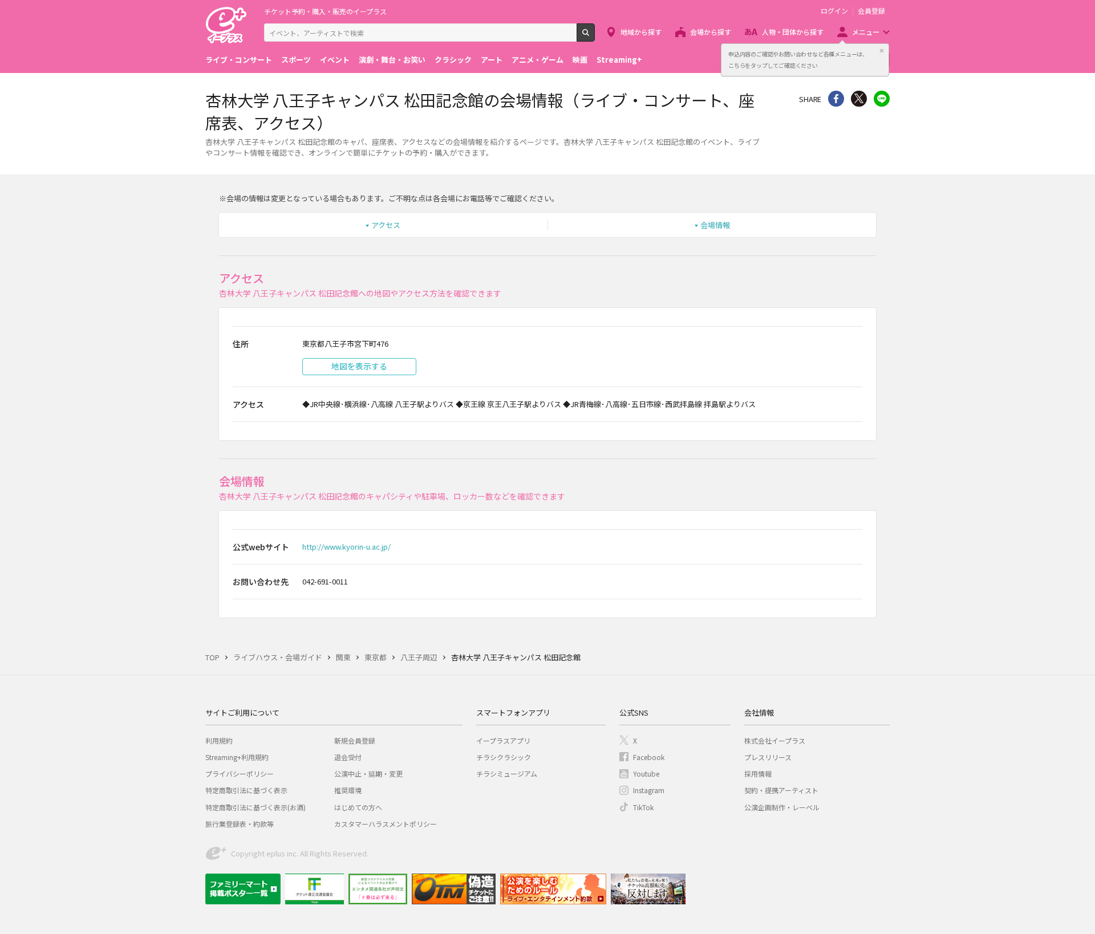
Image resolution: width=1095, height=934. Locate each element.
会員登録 (871, 11)
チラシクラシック (503, 757)
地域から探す (641, 31)
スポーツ (296, 59)
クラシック (453, 59)
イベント (335, 59)
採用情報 (758, 773)
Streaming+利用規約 (237, 757)
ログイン (834, 11)
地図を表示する (359, 366)
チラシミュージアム (506, 773)
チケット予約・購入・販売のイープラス (325, 11)
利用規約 (219, 740)
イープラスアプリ (503, 740)
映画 (580, 59)
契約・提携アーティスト (781, 790)
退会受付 (348, 757)
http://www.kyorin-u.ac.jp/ (346, 546)
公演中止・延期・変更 (368, 773)
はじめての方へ (358, 807)
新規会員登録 (354, 740)
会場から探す (710, 31)
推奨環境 (348, 790)
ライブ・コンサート (238, 59)
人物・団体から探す (793, 31)
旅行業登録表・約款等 (239, 824)
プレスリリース (768, 757)
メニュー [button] (865, 31)
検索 (594, 37)
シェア (836, 99)
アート (491, 59)
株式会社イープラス (774, 740)
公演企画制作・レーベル (782, 807)
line (882, 99)
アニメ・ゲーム (537, 59)
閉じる (881, 50)
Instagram (648, 790)
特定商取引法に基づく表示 (246, 790)
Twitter (859, 99)
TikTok (643, 807)
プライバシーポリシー (239, 773)
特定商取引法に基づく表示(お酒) (255, 807)
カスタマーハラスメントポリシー (385, 824)
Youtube (646, 773)
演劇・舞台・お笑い (392, 59)
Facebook (648, 757)
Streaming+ (619, 59)
